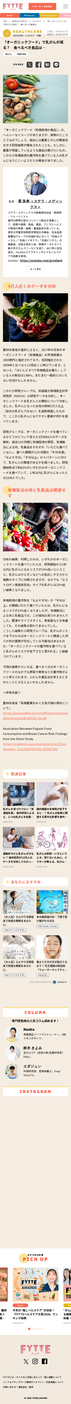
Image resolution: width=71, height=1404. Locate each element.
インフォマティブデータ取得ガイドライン (23, 1382)
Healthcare (49, 15)
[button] (29, 1329)
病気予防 (22, 54)
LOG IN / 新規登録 (42, 6)
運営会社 (22, 1386)
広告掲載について (55, 1382)
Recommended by (41, 982)
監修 (31, 1386)
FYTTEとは (8, 1377)
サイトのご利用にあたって (29, 1377)
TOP (5, 21)
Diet (10, 15)
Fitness (29, 15)
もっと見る (35, 269)
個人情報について (53, 1377)
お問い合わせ (9, 1386)
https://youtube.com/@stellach (41, 260)
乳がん (9, 54)
